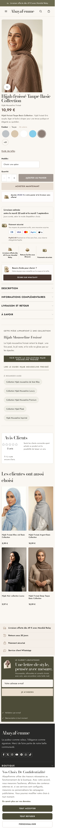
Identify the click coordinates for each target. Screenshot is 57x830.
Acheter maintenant (27, 186)
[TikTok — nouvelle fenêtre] (30, 754)
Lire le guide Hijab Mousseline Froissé (26, 367)
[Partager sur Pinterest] (21, 754)
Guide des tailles (8, 151)
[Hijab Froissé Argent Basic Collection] (40, 508)
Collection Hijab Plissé (15, 409)
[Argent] (5, 133)
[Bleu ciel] (32, 133)
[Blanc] (23, 133)
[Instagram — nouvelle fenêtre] (12, 754)
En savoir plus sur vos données (16, 801)
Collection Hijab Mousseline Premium (21, 400)
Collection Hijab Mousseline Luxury (20, 391)
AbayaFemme (22, 11)
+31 (5, 142)
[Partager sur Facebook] (3, 754)
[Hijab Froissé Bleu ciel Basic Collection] (14, 508)
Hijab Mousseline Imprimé (16, 418)
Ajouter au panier (36, 177)
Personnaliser (27, 824)
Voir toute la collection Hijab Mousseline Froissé (27, 359)
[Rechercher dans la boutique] (40, 11)
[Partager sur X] (7, 754)
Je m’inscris (27, 692)
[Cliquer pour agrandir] (7, 87)
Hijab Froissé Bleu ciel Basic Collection (13, 536)
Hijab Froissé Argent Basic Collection (39, 536)
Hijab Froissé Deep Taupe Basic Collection (39, 597)
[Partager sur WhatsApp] (26, 754)
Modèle (4, 158)
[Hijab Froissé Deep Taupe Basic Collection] (40, 569)
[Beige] (14, 133)
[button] (27, 288)
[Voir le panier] (48, 11)
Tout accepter (27, 808)
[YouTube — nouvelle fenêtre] (16, 754)
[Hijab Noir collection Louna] (14, 569)
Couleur (14, 127)
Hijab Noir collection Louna (13, 596)
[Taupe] (41, 133)
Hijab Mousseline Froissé (11, 105)
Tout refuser (27, 816)
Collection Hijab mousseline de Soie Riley (23, 382)
